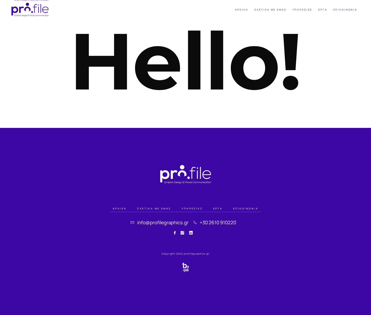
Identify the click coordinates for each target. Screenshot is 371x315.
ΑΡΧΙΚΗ (120, 208)
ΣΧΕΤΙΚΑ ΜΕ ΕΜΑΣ (154, 208)
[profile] (30, 10)
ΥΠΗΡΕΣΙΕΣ (192, 208)
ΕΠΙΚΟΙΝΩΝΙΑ (245, 208)
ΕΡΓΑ (218, 208)
